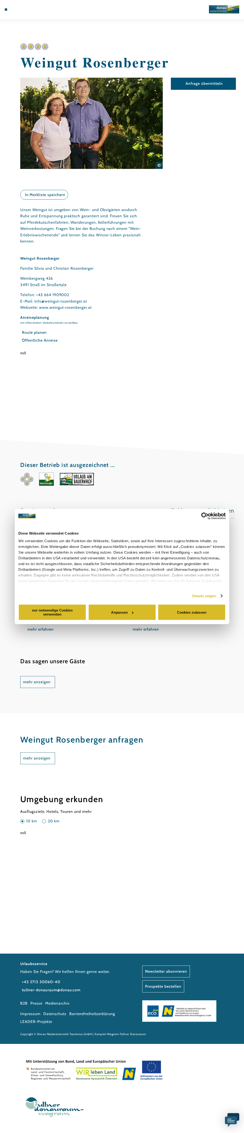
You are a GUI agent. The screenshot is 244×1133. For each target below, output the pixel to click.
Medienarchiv (57, 1003)
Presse (36, 1003)
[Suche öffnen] (31, 9)
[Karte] (21, 9)
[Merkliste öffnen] (26, 9)
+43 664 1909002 (52, 295)
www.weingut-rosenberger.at (65, 307)
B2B (24, 1003)
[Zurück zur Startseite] (224, 9)
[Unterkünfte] (16, 9)
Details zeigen (204, 596)
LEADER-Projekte (36, 1021)
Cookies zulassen (191, 612)
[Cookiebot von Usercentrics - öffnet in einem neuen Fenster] (205, 516)
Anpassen (119, 612)
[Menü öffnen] (6, 9)
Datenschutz (54, 1014)
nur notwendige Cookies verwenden (52, 612)
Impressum (30, 1014)
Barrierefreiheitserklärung (92, 1014)
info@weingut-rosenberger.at (60, 301)
